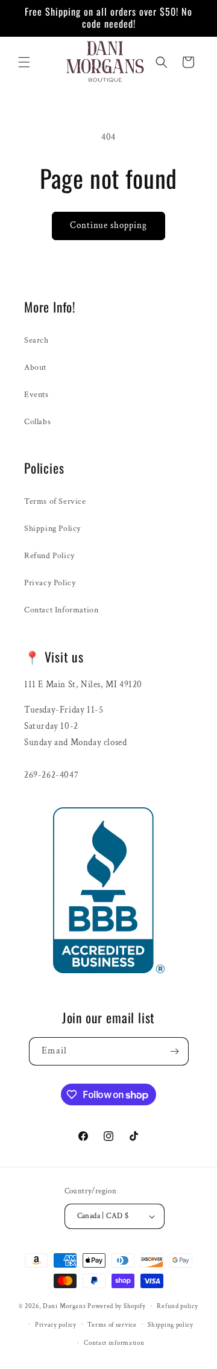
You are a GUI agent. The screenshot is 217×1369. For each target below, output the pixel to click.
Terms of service (111, 1325)
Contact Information (61, 610)
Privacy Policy (49, 582)
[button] (24, 62)
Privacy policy (56, 1325)
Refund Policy (49, 555)
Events (36, 394)
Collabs (37, 421)
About (35, 367)
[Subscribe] (175, 1051)
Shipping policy (170, 1325)
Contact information (114, 1343)
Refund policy (177, 1306)
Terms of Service (55, 501)
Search (36, 340)
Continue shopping (108, 225)
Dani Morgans (64, 1306)
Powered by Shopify (116, 1306)
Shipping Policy (52, 528)
